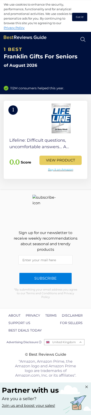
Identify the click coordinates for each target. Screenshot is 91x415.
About (14, 315)
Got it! (80, 17)
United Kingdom (64, 342)
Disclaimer (72, 315)
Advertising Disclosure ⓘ (24, 342)
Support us (19, 323)
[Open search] (82, 39)
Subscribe (45, 278)
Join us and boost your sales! (28, 405)
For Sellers (71, 323)
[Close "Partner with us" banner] (86, 386)
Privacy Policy (14, 28)
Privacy (33, 315)
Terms (51, 315)
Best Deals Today (25, 330)
